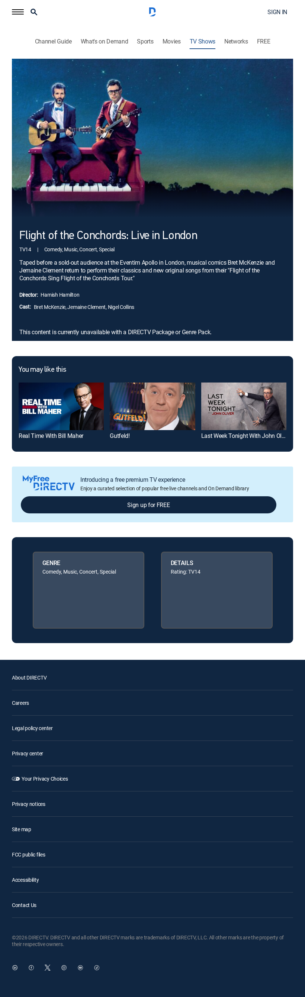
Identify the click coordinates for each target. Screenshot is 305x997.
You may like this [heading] (42, 370)
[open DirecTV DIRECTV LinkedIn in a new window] (15, 968)
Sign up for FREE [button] (148, 505)
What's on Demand (104, 41)
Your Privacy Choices (45, 778)
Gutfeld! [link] (119, 436)
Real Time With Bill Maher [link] (51, 436)
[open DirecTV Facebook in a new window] (31, 968)
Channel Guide (53, 41)
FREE (263, 41)
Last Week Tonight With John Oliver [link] (245, 436)
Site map (21, 829)
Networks (236, 41)
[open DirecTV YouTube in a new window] (80, 968)
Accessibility (25, 879)
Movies (172, 41)
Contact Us (24, 905)
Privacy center (27, 753)
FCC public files (28, 854)
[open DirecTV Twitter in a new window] (48, 968)
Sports (145, 41)
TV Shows (202, 41)
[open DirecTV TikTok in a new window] (97, 968)
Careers (20, 702)
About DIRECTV (29, 677)
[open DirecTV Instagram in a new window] (64, 968)
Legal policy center (32, 728)
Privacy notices (28, 803)
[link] (61, 406)
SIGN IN (277, 12)
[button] (18, 12)
